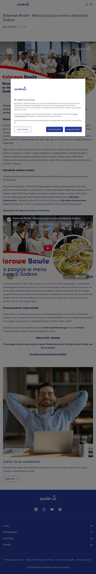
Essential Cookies (54, 129)
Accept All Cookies (73, 129)
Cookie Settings (22, 129)
